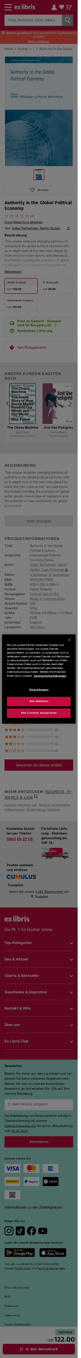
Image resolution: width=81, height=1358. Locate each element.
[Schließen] (69, 640)
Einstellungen (38, 690)
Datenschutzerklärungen (50, 676)
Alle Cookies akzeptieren (39, 713)
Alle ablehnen (38, 701)
